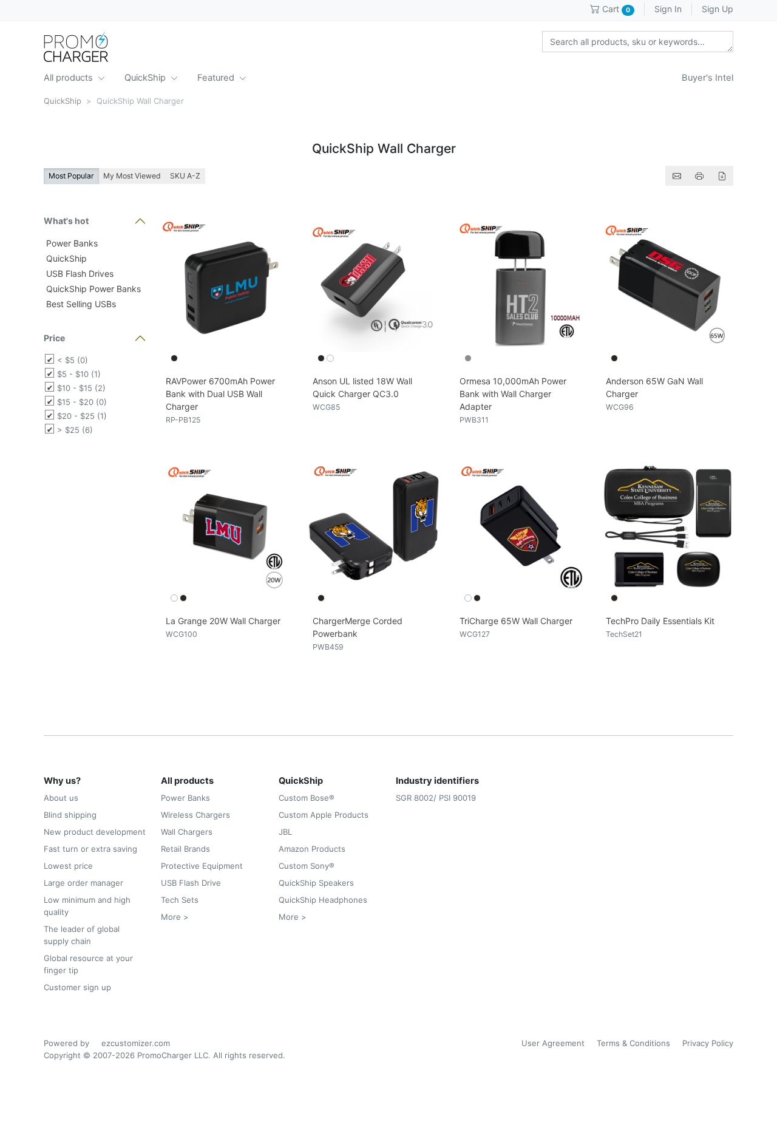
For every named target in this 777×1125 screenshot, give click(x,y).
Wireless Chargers (195, 815)
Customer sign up (77, 987)
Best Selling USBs (80, 304)
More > (175, 917)
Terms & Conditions (633, 1043)
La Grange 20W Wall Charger (223, 621)
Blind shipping (70, 815)
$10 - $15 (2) (81, 388)
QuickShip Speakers (316, 883)
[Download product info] (721, 176)
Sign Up (717, 9)
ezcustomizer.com (135, 1043)
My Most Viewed (132, 175)
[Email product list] (676, 176)
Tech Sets (179, 900)
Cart (615, 9)
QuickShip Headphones (323, 900)
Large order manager (83, 883)
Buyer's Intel (707, 77)
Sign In (668, 9)
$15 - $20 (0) (82, 402)
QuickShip (146, 77)
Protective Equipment (202, 866)
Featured (217, 77)
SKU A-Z (185, 175)
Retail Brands (185, 849)
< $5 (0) (72, 360)
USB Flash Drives (79, 273)
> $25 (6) (75, 430)
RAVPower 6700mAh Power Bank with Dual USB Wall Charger (220, 394)
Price (54, 338)
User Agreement (553, 1043)
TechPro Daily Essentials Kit (660, 621)
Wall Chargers (186, 832)
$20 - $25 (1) (82, 416)
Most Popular (71, 175)
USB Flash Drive (191, 883)
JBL (285, 832)
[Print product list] (699, 176)
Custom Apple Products (323, 815)
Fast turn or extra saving (90, 849)
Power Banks (71, 243)
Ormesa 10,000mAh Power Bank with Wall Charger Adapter (513, 394)
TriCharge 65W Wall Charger (516, 621)
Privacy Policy (707, 1043)
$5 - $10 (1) (79, 374)
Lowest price (68, 866)
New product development (95, 832)
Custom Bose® (306, 798)
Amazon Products (312, 849)
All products (69, 77)
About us (61, 798)
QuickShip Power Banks (92, 289)
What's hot (66, 221)
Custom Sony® (306, 866)
